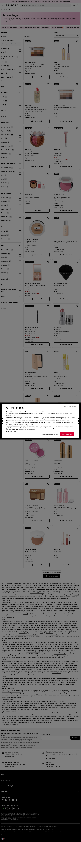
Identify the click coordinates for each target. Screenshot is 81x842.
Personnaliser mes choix (49, 434)
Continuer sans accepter (69, 406)
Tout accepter (67, 434)
